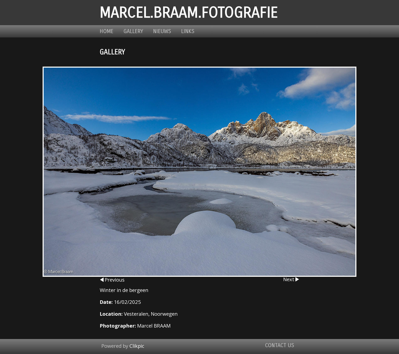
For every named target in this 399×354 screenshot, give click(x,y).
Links (188, 31)
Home (106, 31)
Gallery (133, 31)
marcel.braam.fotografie (189, 12)
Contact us (279, 345)
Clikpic (136, 345)
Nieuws (162, 31)
